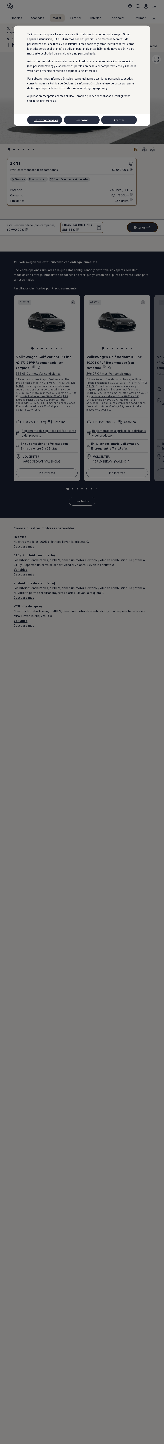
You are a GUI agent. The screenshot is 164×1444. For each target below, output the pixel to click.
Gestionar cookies (46, 120)
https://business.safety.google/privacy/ (84, 88)
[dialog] (82, 722)
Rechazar (81, 120)
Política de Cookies (61, 83)
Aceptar (119, 120)
